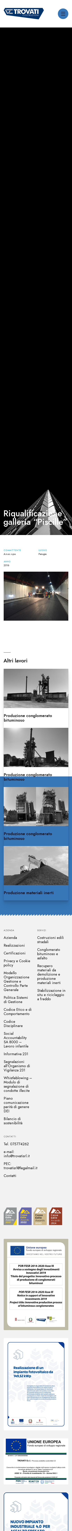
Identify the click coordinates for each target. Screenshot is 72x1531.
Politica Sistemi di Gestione (16, 999)
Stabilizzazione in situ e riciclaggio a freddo (51, 995)
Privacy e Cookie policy (17, 963)
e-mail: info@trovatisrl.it (17, 1154)
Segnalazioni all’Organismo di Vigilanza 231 (17, 1066)
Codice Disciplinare (13, 1023)
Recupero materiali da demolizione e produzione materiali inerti (49, 974)
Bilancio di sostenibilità (13, 1121)
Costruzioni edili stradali (50, 940)
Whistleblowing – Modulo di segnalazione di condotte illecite (18, 1084)
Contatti (10, 1136)
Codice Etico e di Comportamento (18, 1011)
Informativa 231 (16, 1054)
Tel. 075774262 (16, 1144)
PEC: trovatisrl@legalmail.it (20, 1166)
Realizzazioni (14, 945)
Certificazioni (15, 953)
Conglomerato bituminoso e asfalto (48, 954)
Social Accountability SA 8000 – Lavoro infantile (16, 1040)
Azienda (9, 930)
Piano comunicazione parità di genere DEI (16, 1105)
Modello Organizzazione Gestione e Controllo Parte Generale (16, 981)
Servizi (41, 930)
